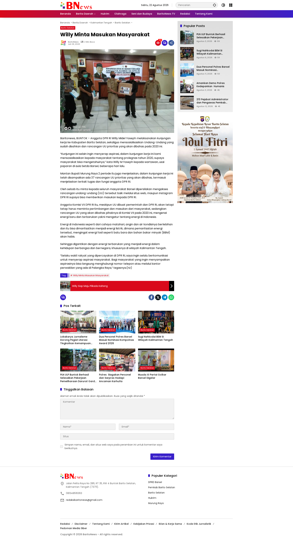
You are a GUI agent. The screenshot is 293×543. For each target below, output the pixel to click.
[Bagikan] (171, 43)
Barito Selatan (67, 27)
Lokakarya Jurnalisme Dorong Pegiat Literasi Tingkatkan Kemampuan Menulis (75, 340)
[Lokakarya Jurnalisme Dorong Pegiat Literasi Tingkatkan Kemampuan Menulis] (78, 322)
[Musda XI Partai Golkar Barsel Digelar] (156, 360)
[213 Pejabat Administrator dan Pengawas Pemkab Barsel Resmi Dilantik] (187, 102)
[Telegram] (165, 297)
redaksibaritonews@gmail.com (84, 500)
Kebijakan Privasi (143, 524)
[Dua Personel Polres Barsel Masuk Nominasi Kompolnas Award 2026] (117, 322)
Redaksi (65, 524)
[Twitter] (158, 297)
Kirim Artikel (121, 524)
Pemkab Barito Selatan (161, 487)
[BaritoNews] (76, 5)
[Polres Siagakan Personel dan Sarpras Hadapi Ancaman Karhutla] (117, 360)
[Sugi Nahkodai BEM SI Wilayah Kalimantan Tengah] (156, 322)
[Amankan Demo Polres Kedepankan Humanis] (187, 86)
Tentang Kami (101, 524)
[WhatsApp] (171, 297)
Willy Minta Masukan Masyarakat (91, 275)
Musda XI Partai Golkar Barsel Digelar (152, 376)
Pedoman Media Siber (73, 528)
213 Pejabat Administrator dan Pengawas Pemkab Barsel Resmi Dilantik (212, 101)
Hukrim (152, 498)
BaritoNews (73, 42)
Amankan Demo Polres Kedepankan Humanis (211, 85)
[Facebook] (151, 297)
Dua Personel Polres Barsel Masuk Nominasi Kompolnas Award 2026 (116, 340)
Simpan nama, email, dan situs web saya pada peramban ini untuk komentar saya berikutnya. (113, 446)
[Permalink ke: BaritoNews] (64, 43)
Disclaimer (81, 524)
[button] (214, 5)
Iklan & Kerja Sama (170, 524)
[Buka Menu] (231, 5)
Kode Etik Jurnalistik (199, 524)
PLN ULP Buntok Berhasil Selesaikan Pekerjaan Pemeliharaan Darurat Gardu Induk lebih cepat (78, 378)
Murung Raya (156, 503)
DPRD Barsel (155, 482)
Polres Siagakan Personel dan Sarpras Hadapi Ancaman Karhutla (115, 378)
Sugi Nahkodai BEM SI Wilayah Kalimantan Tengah (155, 338)
